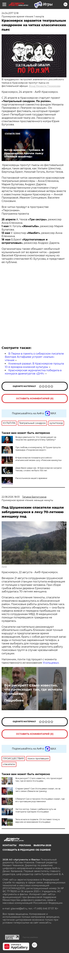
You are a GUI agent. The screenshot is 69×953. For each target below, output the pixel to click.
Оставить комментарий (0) (34, 398)
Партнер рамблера (30, 937)
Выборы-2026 (42, 845)
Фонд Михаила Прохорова (44, 86)
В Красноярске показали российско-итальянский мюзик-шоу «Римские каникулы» (38, 458)
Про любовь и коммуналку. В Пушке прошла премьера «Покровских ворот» (37, 448)
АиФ (4, 566)
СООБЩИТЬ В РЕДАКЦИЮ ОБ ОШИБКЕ (27, 849)
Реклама (25, 845)
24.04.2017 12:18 (10, 13)
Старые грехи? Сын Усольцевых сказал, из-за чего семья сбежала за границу (37, 789)
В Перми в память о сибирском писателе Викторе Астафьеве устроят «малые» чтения (34, 357)
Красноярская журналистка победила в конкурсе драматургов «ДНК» (33, 372)
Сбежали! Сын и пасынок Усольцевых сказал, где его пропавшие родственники (40, 800)
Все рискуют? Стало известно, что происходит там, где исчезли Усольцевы (33, 689)
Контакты (9, 845)
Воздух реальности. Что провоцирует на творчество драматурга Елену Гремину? (35, 438)
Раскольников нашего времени (31, 478)
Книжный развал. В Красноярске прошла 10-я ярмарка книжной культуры (34, 365)
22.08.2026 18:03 (11, 496)
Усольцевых (51, 662)
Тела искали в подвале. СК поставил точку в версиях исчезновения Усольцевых (37, 820)
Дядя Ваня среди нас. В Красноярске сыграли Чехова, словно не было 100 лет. (38, 469)
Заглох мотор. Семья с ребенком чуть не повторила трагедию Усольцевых (35, 810)
